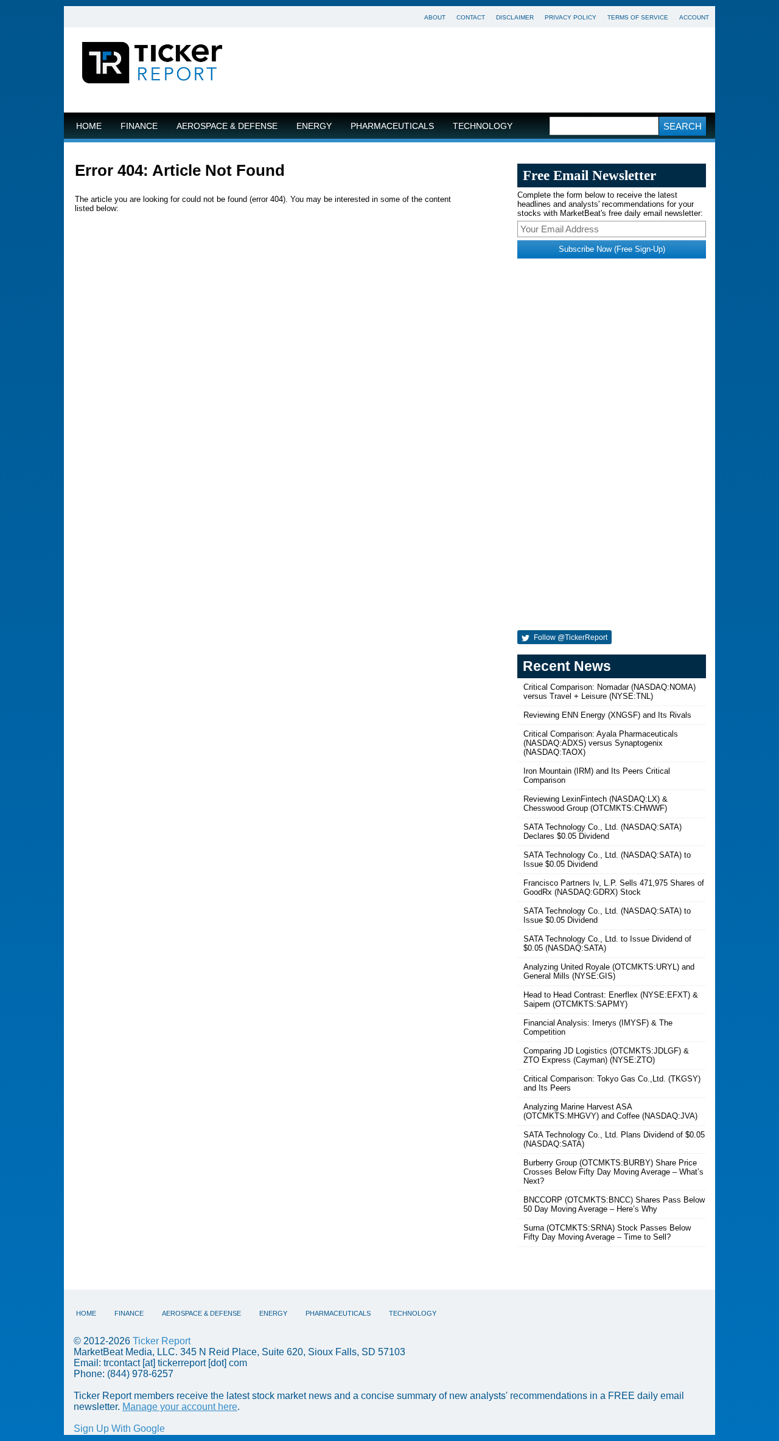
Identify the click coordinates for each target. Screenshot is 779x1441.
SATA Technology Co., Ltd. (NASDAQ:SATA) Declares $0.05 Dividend (602, 831)
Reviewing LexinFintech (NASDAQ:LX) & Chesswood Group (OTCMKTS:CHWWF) (595, 803)
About (434, 17)
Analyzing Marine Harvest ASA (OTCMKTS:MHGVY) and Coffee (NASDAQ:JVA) (610, 1111)
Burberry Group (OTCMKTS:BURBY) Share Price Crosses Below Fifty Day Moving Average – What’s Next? (613, 1172)
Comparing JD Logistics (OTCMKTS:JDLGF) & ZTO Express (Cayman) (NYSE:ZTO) (606, 1055)
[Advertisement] (478, 69)
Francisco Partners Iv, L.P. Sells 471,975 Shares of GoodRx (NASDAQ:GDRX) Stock (613, 887)
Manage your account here (179, 1406)
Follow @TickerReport (569, 637)
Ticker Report (161, 1341)
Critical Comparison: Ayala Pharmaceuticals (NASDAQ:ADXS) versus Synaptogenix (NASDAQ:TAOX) (600, 743)
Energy (314, 126)
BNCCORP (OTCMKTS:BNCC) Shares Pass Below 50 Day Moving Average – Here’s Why (614, 1204)
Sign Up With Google (119, 1428)
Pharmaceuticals (392, 126)
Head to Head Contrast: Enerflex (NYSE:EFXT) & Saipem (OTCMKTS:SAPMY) (610, 999)
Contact (470, 17)
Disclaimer (515, 17)
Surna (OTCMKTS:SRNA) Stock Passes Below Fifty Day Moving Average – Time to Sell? (607, 1232)
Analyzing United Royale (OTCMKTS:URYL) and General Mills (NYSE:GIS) (608, 971)
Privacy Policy (570, 17)
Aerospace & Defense (227, 126)
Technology (482, 126)
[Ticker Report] (152, 64)
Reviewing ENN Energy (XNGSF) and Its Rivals (607, 715)
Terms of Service (637, 17)
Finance (139, 126)
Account (694, 17)
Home (89, 126)
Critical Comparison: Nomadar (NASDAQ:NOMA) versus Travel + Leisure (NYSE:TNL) (609, 691)
